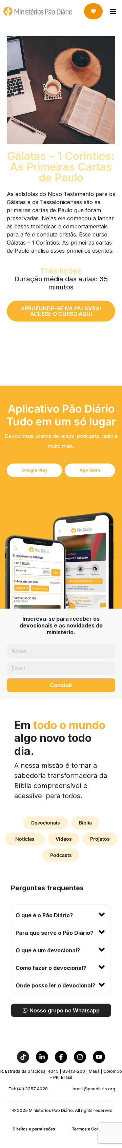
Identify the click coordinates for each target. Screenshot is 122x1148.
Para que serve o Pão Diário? (54, 932)
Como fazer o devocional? (51, 967)
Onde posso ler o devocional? (55, 985)
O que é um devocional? (48, 950)
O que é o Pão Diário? (44, 915)
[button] (61, 914)
